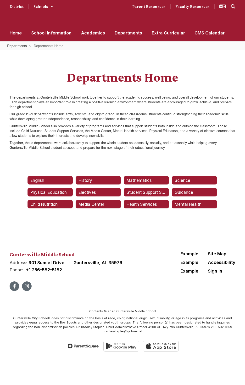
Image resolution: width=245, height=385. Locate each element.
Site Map (217, 253)
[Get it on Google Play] (121, 346)
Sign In (215, 270)
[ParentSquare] (83, 346)
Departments (17, 45)
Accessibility (221, 262)
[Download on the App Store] (161, 346)
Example (189, 253)
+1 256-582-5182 (44, 269)
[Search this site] (233, 6)
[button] (43, 6)
